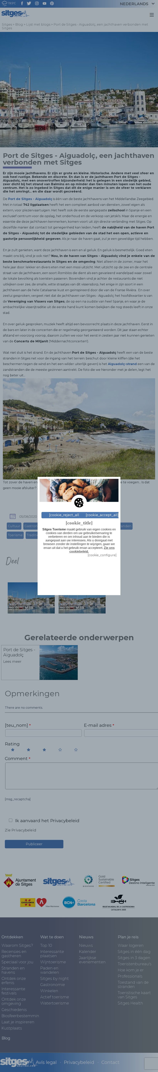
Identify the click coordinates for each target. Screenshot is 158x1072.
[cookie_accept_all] (102, 515)
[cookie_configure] (102, 555)
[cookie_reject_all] (64, 515)
